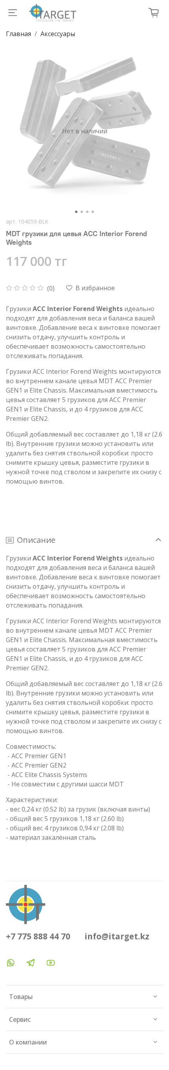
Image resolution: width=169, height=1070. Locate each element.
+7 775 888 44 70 (38, 936)
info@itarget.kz (116, 936)
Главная (18, 33)
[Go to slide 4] (93, 212)
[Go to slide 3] (87, 212)
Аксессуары (57, 33)
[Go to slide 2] (82, 212)
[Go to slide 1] (76, 212)
